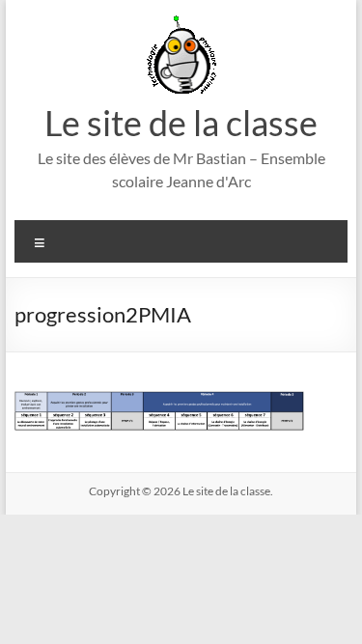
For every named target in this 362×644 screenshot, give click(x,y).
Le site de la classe (181, 122)
